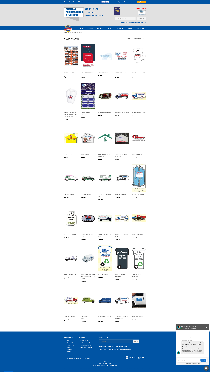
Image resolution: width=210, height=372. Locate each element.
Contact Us (70, 343)
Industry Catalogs (86, 345)
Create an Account (130, 2)
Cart (142, 18)
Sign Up (136, 341)
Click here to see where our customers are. (133, 22)
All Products (73, 32)
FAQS (68, 340)
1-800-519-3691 (112, 349)
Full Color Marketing (86, 347)
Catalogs (120, 28)
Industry (90, 28)
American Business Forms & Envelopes (80, 358)
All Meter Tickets (85, 343)
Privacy (69, 347)
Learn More (130, 28)
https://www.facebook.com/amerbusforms (105, 365)
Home (82, 28)
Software (100, 28)
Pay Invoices (141, 28)
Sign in (120, 2)
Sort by (129, 38)
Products (110, 28)
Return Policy (70, 345)
